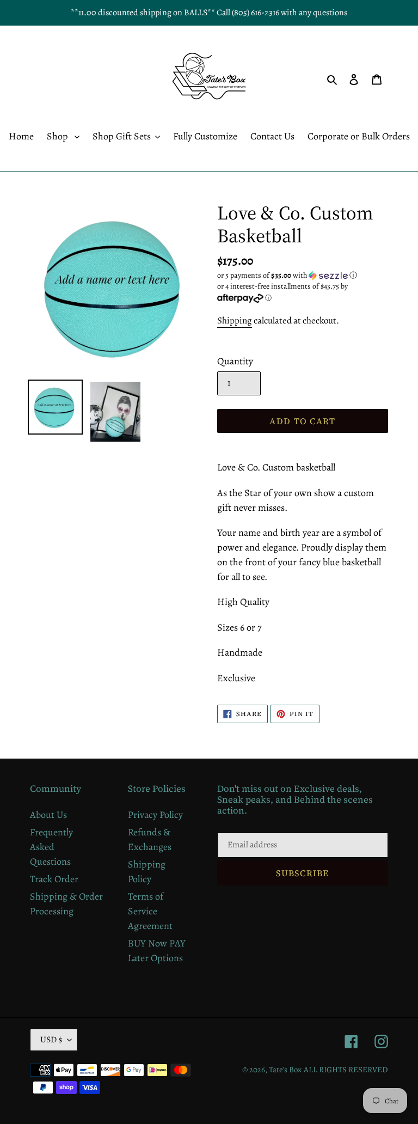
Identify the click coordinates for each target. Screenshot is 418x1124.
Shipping (234, 320)
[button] (287, 275)
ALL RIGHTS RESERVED (346, 1069)
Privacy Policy (155, 814)
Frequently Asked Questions (51, 847)
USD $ (51, 1040)
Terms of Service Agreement (150, 911)
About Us (48, 814)
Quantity (235, 361)
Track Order (54, 878)
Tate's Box (285, 1069)
